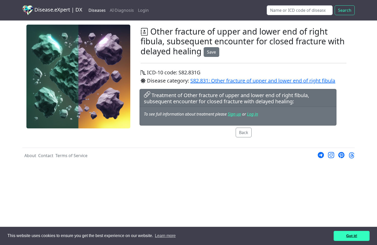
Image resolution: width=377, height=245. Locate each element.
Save (211, 52)
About (30, 156)
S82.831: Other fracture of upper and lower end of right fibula (262, 80)
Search (344, 10)
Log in (252, 114)
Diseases (97, 10)
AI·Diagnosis (122, 10)
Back (243, 132)
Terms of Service (71, 156)
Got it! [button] (351, 236)
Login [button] (143, 10)
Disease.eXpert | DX (57, 9)
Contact (45, 156)
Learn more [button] (165, 235)
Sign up (234, 114)
